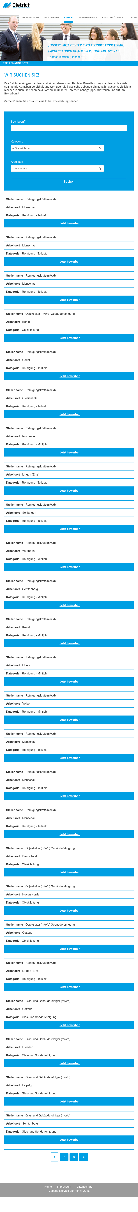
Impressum (64, 1186)
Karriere (68, 17)
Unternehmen (51, 17)
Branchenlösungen (112, 17)
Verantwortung (30, 17)
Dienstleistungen (88, 17)
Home (48, 1186)
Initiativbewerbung (56, 101)
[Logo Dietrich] (15, 4)
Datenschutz (84, 1186)
